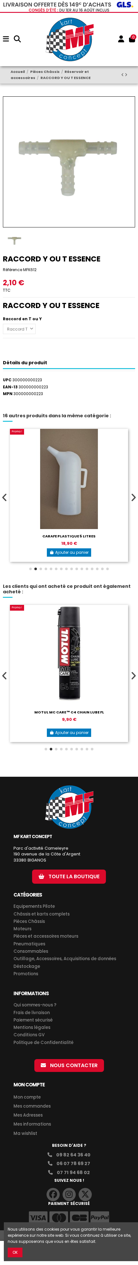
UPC (7, 380)
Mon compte (27, 1097)
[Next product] (126, 74)
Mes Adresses (28, 1115)
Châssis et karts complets (41, 914)
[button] (30, 569)
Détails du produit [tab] (25, 363)
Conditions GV (29, 1035)
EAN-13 (10, 387)
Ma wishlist (25, 1133)
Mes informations (32, 1124)
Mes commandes (32, 1106)
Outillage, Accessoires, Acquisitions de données (64, 959)
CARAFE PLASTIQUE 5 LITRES (69, 536)
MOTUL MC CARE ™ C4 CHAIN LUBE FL (69, 712)
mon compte (29, 1084)
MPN (8, 393)
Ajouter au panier (72, 552)
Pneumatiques (29, 944)
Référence (12, 269)
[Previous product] (123, 74)
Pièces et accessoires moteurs (45, 936)
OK (15, 1252)
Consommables (30, 951)
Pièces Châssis (29, 921)
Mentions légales (31, 1028)
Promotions (25, 974)
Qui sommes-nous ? (34, 1005)
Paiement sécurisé (33, 1020)
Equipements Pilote (34, 906)
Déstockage (26, 966)
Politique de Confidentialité (43, 1043)
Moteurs (22, 929)
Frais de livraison (31, 1013)
